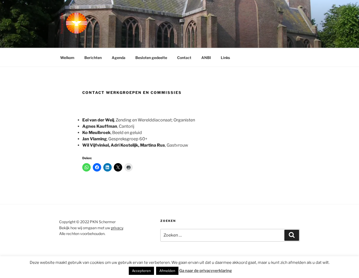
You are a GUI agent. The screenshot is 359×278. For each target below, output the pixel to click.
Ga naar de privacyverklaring (205, 270)
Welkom (67, 57)
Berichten (93, 57)
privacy (117, 228)
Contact (184, 57)
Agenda (118, 57)
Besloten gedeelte (151, 57)
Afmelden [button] (167, 271)
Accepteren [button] (141, 271)
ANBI (206, 57)
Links (225, 57)
